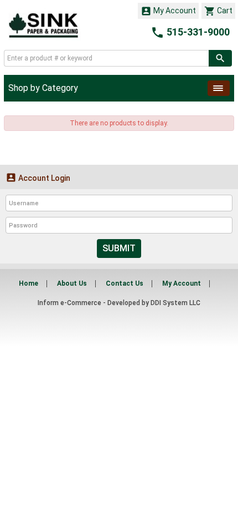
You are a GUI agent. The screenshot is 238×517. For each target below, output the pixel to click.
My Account (168, 11)
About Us (72, 283)
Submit (119, 248)
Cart (218, 11)
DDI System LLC (175, 303)
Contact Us (124, 283)
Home (28, 283)
